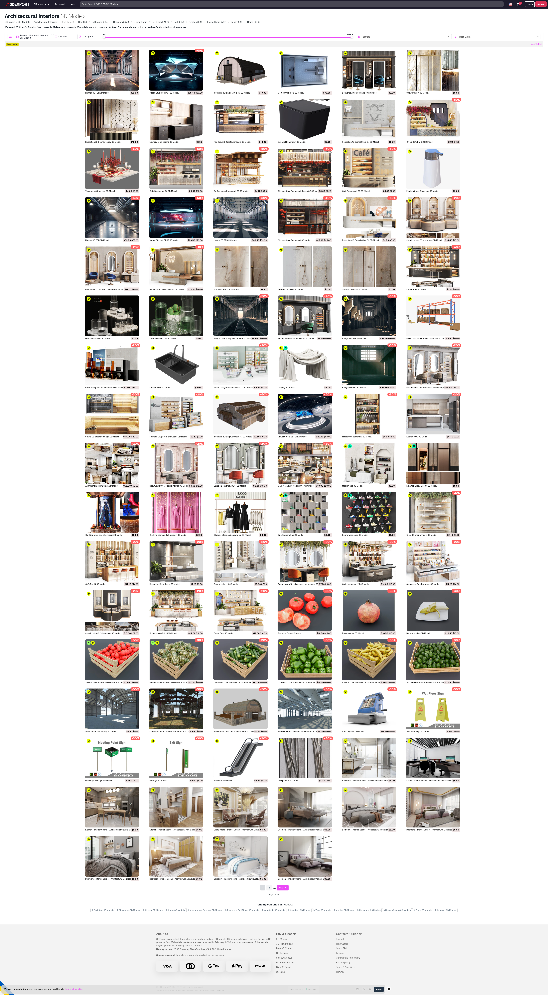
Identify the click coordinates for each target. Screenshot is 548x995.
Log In (530, 4)
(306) (253, 22)
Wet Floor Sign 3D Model (417, 731)
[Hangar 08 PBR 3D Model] (112, 217)
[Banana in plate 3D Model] (433, 610)
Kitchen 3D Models (154, 910)
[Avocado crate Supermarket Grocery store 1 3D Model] (433, 659)
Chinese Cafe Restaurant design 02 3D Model (299, 191)
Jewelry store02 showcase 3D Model (102, 633)
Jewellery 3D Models (300, 910)
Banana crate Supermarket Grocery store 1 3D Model (366, 682)
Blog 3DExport (283, 967)
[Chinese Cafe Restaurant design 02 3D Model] (305, 168)
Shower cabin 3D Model (417, 93)
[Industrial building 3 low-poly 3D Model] (240, 70)
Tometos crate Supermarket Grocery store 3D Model (109, 682)
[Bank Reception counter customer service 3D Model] (112, 365)
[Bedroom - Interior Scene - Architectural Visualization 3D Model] (305, 807)
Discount (63, 37)
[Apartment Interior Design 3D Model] (112, 463)
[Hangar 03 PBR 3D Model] (369, 365)
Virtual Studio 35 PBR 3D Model (292, 436)
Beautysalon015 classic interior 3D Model (169, 486)
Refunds (340, 971)
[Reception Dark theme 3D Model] (176, 561)
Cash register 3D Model (353, 731)
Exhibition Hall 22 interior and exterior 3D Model (300, 731)
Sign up (541, 4)
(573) (216, 22)
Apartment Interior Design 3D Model (101, 486)
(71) (142, 22)
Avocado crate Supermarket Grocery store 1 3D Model (431, 682)
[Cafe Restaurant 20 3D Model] (369, 168)
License (340, 953)
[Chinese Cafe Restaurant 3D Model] (305, 217)
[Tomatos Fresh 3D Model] (305, 610)
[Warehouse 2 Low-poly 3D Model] (112, 709)
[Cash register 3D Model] (369, 709)
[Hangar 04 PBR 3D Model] (369, 315)
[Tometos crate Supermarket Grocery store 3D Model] (112, 659)
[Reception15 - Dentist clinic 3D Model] (176, 266)
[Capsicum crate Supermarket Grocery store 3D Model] (305, 659)
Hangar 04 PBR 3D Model (354, 338)
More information (74, 989)
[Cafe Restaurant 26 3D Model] (176, 168)
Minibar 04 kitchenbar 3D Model (356, 436)
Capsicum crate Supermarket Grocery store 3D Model (302, 682)
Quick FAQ (341, 948)
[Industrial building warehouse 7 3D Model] (240, 414)
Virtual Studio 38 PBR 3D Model (164, 93)
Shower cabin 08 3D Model (290, 289)
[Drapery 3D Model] (305, 365)
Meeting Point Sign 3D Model (98, 780)
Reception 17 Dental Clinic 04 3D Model (360, 142)
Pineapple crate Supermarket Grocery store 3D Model (174, 682)
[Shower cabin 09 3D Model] (240, 266)
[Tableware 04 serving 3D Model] (112, 168)
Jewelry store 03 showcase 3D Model (424, 240)
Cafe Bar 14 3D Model (95, 584)
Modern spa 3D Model (352, 486)
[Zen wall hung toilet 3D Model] (305, 119)
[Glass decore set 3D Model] (112, 315)
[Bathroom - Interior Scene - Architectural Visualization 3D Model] (369, 758)
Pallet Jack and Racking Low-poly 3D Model (426, 338)
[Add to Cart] (129, 86)
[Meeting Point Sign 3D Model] (112, 758)
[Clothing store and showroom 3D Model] (112, 512)
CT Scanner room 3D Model (291, 93)
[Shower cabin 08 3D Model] (305, 266)
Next (281, 887)
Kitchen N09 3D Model (416, 436)
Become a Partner (285, 962)
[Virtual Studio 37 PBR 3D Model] (176, 217)
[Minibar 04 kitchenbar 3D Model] (369, 414)
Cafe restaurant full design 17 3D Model (296, 486)
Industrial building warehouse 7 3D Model (233, 436)
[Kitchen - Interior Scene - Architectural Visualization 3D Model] (112, 807)
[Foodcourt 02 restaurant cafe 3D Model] (240, 119)
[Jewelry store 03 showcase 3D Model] (433, 217)
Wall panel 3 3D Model (288, 780)
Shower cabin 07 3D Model (354, 289)
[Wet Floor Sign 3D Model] (433, 709)
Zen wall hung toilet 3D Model (291, 142)
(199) (195, 22)
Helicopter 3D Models (370, 910)
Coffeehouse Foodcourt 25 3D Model (231, 191)
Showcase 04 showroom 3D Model (422, 584)
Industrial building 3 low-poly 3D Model (232, 93)
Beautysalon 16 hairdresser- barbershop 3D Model (429, 387)
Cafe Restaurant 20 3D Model (356, 191)
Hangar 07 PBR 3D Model (225, 240)
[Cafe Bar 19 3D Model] (433, 266)
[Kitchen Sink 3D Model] (176, 365)
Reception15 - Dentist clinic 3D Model (167, 289)
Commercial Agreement (348, 957)
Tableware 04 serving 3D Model (100, 191)
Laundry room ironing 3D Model (164, 142)
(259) (121, 22)
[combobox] (405, 36)
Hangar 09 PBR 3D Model (97, 93)
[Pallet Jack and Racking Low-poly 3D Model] (433, 315)
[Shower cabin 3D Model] (433, 70)
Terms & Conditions (345, 967)
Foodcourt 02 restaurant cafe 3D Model (232, 142)
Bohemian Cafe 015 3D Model (163, 633)
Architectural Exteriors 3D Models (205, 910)
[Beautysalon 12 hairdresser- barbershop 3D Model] (305, 561)
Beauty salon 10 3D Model (226, 584)
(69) (82, 22)
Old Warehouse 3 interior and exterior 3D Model (171, 731)
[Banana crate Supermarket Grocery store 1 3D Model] (369, 659)
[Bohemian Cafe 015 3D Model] (176, 610)
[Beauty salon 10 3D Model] (240, 561)
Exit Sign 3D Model (158, 780)
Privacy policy (343, 962)
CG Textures (282, 953)
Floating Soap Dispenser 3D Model (422, 191)
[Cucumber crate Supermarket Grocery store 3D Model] (240, 659)
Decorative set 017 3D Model (163, 338)
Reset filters (536, 44)
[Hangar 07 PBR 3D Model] (240, 217)
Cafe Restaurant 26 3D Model (163, 191)
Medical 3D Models (344, 910)
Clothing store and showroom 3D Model (103, 535)
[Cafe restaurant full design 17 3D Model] (305, 463)
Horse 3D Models (176, 910)
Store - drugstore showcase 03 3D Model (233, 387)
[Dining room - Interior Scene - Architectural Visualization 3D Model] (240, 807)
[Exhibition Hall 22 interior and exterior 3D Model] (305, 709)
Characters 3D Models (129, 910)
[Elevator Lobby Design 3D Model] (433, 463)
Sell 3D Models (284, 957)
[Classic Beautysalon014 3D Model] (240, 463)
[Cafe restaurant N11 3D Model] (369, 561)
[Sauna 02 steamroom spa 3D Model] (112, 414)
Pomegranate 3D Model (353, 633)
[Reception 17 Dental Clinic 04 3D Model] (369, 119)
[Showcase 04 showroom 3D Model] (433, 561)
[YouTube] (389, 989)
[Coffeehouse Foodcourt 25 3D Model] (240, 168)
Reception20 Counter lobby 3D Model (102, 142)
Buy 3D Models (286, 934)
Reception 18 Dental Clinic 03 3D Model (360, 240)
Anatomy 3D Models (447, 910)
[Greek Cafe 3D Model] (240, 610)
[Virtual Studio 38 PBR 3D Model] (176, 70)
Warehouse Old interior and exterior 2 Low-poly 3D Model (240, 731)
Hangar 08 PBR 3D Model (97, 240)
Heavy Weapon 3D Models (398, 910)
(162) (162, 22)
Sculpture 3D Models (103, 910)
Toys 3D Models (323, 910)
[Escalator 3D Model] (240, 758)
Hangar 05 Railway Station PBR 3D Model (233, 338)
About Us (162, 934)
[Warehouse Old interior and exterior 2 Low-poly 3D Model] (240, 709)
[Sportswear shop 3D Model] (305, 512)
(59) (236, 22)
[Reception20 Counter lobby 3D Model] (112, 119)
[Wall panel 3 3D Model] (305, 758)
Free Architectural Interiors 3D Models (34, 36)
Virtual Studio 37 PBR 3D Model (164, 240)
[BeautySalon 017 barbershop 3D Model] (305, 315)
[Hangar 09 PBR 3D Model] (112, 70)
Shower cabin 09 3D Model (226, 289)
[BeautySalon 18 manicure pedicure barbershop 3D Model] (112, 266)
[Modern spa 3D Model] (369, 463)
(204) (100, 22)
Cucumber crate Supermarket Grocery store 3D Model (238, 682)
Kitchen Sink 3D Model (160, 387)
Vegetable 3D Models (274, 910)
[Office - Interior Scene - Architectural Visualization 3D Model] (433, 758)
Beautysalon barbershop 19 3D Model (359, 93)
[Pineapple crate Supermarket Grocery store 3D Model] (176, 659)
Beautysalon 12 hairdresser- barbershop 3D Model (301, 584)
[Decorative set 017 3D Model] (176, 315)
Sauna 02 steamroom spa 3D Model (102, 436)
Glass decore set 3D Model (97, 338)
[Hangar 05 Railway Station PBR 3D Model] (240, 315)
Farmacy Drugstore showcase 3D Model (168, 436)
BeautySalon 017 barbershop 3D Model (296, 338)
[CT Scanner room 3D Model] (305, 70)
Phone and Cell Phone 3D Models (243, 910)
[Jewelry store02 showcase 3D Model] (112, 610)
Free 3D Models (284, 948)
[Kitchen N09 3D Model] (433, 414)
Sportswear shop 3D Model (290, 535)
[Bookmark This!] (135, 86)
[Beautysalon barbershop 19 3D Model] (369, 70)
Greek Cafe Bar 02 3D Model (419, 142)
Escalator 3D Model (223, 780)
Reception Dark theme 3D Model (165, 584)
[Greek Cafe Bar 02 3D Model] (433, 119)
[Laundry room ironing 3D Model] (176, 119)
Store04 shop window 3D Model (421, 535)
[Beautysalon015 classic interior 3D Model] (176, 463)
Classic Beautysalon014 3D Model (230, 486)
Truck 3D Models (423, 910)
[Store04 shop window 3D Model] (433, 512)
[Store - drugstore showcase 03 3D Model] (240, 365)
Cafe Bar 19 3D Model (416, 289)
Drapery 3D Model (286, 387)
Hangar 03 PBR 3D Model (354, 387)
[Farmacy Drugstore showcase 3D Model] (176, 414)
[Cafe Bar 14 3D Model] (112, 561)
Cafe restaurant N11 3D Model (355, 584)
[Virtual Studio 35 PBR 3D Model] (305, 414)
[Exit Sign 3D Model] (176, 758)
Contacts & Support (349, 934)
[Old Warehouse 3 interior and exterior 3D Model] (176, 709)
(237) (179, 22)
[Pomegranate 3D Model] (369, 610)
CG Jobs (280, 971)
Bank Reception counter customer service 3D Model (109, 387)
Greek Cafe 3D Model (223, 633)
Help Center (342, 943)
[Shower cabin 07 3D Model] (369, 266)
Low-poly (88, 37)
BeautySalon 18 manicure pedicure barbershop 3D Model (111, 289)
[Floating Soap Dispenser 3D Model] (433, 168)
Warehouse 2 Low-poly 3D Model (100, 731)
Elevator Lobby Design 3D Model (421, 486)
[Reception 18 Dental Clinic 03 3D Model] (369, 217)
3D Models (281, 939)
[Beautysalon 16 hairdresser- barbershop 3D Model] (433, 365)
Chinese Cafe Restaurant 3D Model (294, 240)
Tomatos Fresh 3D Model (289, 633)
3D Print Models (284, 943)
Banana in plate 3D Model (418, 633)
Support (340, 939)
